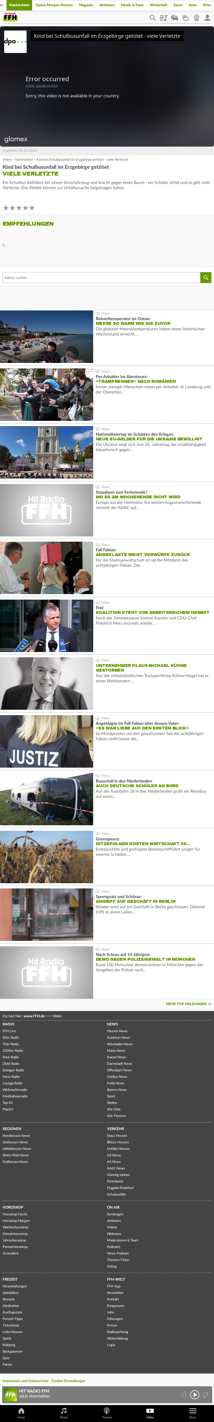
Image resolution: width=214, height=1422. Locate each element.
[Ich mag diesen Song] (184, 1394)
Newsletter (115, 1293)
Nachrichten (19, 5)
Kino (207, 5)
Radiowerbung (117, 1332)
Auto (193, 5)
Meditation (11, 1306)
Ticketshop (11, 1325)
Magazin (86, 5)
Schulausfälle (116, 1194)
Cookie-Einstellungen (68, 1381)
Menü (192, 1417)
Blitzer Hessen (118, 1142)
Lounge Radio (12, 1083)
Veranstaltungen (15, 1286)
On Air (113, 1207)
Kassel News (116, 1057)
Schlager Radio (13, 1070)
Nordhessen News (16, 1136)
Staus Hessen (117, 1136)
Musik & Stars (132, 5)
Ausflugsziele (12, 1312)
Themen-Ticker (118, 1260)
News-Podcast (118, 1253)
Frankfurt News (118, 1037)
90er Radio (11, 1044)
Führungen (115, 1319)
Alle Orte (114, 1109)
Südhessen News (15, 1162)
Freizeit (10, 1279)
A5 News (114, 1162)
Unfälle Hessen (118, 1149)
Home (21, 1417)
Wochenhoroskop (15, 1227)
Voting (112, 1266)
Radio (8, 1024)
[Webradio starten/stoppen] (194, 1394)
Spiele (7, 1338)
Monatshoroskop (15, 1234)
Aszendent (11, 1253)
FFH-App (114, 1286)
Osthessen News (15, 1142)
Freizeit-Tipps (13, 1319)
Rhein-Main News (16, 1155)
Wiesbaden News (120, 1044)
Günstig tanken (118, 1175)
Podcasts (113, 1247)
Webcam (196, 16)
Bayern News (117, 1090)
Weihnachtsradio (15, 1090)
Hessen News (117, 1031)
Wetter (185, 16)
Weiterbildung (117, 1338)
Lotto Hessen (12, 1332)
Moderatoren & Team (122, 1240)
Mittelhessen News (17, 1149)
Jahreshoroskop (14, 1240)
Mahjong (9, 1345)
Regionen (12, 1129)
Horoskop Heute (15, 1214)
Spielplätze (11, 1293)
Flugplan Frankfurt (120, 1188)
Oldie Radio (11, 1064)
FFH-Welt (116, 1279)
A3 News (114, 1155)
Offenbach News (119, 1070)
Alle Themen (116, 1116)
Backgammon (12, 1351)
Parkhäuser (115, 1181)
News (112, 1024)
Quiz (6, 1358)
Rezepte (9, 1299)
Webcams (114, 1234)
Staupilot (175, 16)
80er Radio (11, 1037)
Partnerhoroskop (15, 1247)
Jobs (110, 1312)
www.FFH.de (34, 1016)
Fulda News (115, 1083)
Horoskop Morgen (16, 1221)
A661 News (116, 1168)
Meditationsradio (15, 1096)
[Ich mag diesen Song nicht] (205, 1394)
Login (111, 1345)
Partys (7, 1364)
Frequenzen (115, 1306)
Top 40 (8, 1103)
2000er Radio (13, 1051)
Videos (112, 1227)
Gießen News (117, 1077)
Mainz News (116, 1051)
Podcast (107, 1417)
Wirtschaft (158, 5)
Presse (112, 1325)
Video (7, 160)
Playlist (164, 16)
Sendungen (115, 1214)
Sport (178, 5)
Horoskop (13, 1207)
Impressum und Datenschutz (26, 1381)
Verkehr (115, 1129)
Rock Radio (11, 1057)
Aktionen (107, 5)
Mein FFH (207, 16)
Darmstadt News (119, 1064)
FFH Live (9, 1031)
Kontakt (113, 1299)
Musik (64, 1417)
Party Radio (11, 1077)
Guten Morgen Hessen (54, 5)
